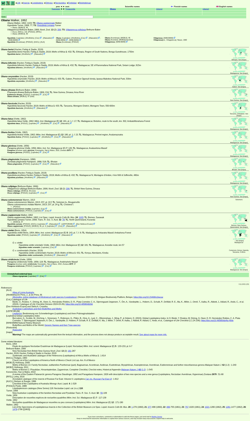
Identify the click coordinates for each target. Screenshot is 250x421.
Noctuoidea (60, 3)
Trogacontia (70, 9)
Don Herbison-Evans (84, 224)
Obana (113, 9)
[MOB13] (21, 28)
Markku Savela (157, 417)
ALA (42, 42)
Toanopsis (56, 9)
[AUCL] (36, 42)
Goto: (4, 17)
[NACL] (20, 32)
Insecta (26, 3)
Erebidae (72, 3)
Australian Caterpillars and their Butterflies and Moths (37, 309)
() (159, 9)
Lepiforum (17, 313)
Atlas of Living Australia (23, 292)
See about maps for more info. (153, 334)
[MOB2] (122, 40)
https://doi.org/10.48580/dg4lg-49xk (217, 320)
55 (101, 393)
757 (187, 407)
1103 (81, 217)
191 (69, 351)
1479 (14, 409)
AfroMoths (30, 38)
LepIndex (20, 38)
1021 (207, 407)
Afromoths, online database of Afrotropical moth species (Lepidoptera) (44, 297)
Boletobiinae (85, 3)
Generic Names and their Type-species (62, 325)
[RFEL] (38, 32)
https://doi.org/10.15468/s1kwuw (148, 297)
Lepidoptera (37, 3)
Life (18, 3)
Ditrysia (49, 3)
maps (244, 60)
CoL (37, 38)
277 (149, 407)
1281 (228, 407)
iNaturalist (47, 38)
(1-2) (133, 370)
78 (63, 220)
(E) (48, 121)
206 (59, 30)
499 (168, 407)
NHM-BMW (13, 40)
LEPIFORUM (67, 224)
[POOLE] (31, 32)
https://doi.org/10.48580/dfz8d (79, 304)
